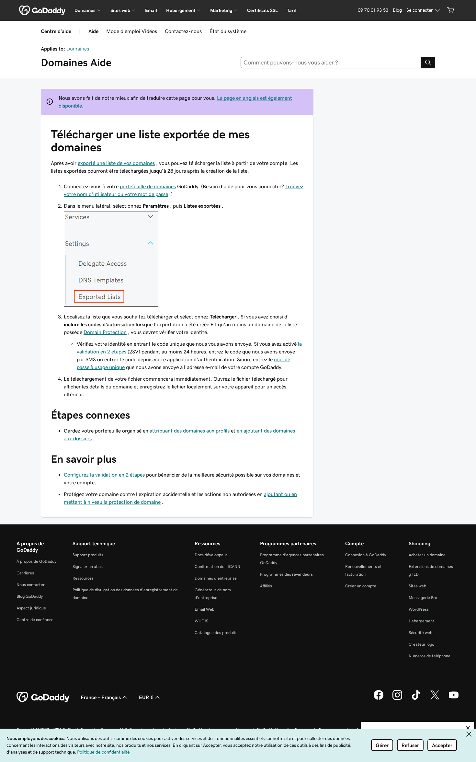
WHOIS (201, 621)
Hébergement (421, 621)
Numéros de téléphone (429, 656)
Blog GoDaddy (30, 596)
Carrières (25, 573)
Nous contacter (31, 585)
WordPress (419, 609)
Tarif (292, 10)
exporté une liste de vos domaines (116, 163)
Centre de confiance (35, 620)
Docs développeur (211, 555)
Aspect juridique (31, 608)
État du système (228, 31)
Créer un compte (360, 586)
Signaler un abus (88, 566)
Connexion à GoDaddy (365, 555)
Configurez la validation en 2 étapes (104, 474)
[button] (468, 728)
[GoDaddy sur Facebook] (378, 698)
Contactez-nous (183, 31)
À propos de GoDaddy (36, 561)
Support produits (88, 555)
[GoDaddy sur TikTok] (416, 698)
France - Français (101, 697)
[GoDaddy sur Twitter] (435, 698)
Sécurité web (420, 632)
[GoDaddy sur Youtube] (453, 698)
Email (151, 10)
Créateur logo (421, 644)
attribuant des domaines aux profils (190, 430)
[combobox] (331, 62)
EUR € (146, 697)
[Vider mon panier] (450, 10)
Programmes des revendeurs (286, 574)
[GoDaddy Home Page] (43, 697)
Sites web (417, 586)
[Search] (428, 62)
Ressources (83, 578)
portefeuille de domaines (148, 186)
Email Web (204, 609)
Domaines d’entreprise (216, 578)
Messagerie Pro (423, 597)
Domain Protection (105, 332)
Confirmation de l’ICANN (217, 566)
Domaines (77, 48)
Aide (93, 31)
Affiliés (266, 586)
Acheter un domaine (427, 555)
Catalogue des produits (216, 632)
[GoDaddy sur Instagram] (397, 698)
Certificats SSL (262, 10)
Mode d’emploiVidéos (131, 31)
